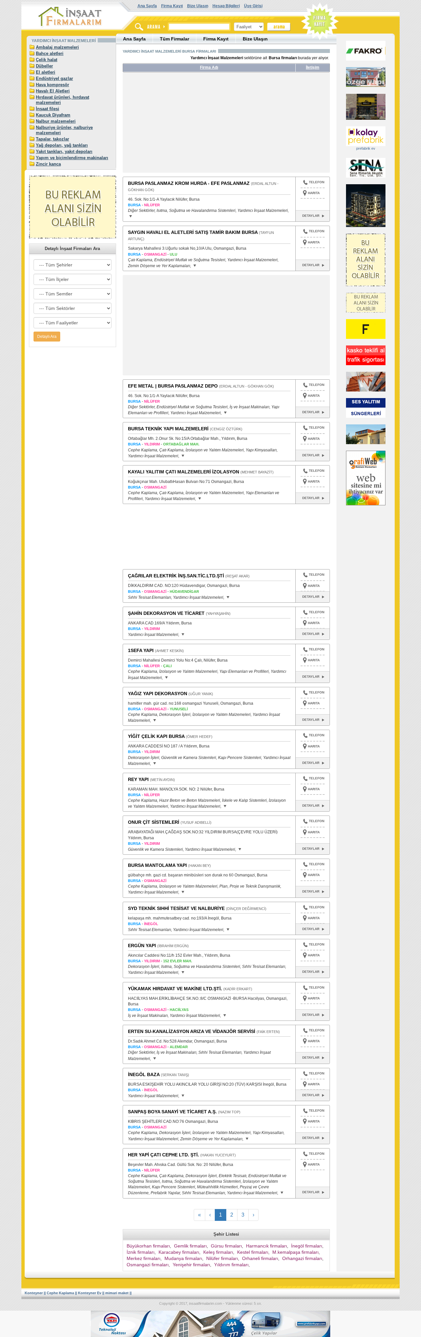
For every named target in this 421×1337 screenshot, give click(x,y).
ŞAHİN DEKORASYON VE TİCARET (166, 613)
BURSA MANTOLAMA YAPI (157, 865)
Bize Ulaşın (197, 6)
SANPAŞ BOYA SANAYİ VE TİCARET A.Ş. (172, 1111)
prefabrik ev (365, 148)
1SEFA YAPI (141, 650)
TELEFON (316, 182)
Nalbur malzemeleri (56, 121)
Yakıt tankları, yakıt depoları (64, 151)
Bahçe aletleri (49, 53)
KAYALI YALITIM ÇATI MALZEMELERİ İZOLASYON (183, 471)
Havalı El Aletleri (53, 90)
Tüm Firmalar (174, 38)
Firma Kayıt (172, 6)
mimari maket (117, 1293)
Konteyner (34, 1293)
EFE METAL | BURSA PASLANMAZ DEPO (173, 386)
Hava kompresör (52, 84)
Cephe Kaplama (60, 1293)
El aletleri (45, 72)
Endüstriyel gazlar (54, 78)
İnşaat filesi (47, 108)
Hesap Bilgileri (226, 6)
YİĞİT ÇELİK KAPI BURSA (156, 736)
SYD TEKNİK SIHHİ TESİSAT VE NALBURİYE (176, 908)
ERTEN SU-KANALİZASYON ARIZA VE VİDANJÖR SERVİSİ (191, 1031)
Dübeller (44, 65)
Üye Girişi (253, 6)
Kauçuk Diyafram (53, 115)
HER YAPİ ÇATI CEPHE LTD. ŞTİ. (163, 1154)
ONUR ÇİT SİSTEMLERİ (153, 822)
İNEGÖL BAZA (144, 1074)
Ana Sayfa (147, 6)
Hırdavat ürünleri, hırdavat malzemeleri (62, 100)
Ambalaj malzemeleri (57, 47)
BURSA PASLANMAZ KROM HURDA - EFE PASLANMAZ (189, 183)
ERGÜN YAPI (142, 945)
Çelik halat (46, 59)
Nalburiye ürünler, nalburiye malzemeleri (64, 130)
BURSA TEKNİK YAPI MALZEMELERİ (168, 428)
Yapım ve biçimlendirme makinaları (72, 157)
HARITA (314, 193)
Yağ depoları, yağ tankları (62, 145)
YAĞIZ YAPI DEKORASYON (157, 693)
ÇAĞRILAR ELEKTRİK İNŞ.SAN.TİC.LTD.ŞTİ (176, 575)
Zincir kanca (48, 164)
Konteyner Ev (89, 1293)
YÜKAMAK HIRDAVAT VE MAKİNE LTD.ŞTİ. (175, 988)
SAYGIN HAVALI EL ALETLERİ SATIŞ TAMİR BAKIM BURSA (193, 232)
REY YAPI (138, 779)
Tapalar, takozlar (52, 139)
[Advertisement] (184, 125)
